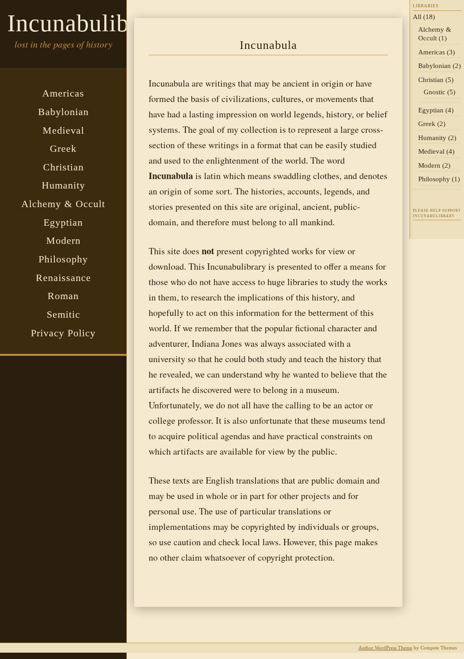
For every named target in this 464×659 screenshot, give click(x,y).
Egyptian (63, 222)
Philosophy (63, 259)
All (417, 16)
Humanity (63, 185)
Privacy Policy (63, 333)
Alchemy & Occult (63, 203)
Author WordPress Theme (385, 647)
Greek (63, 148)
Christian (63, 167)
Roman (63, 295)
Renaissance (63, 277)
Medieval (63, 130)
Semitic (63, 314)
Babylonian (63, 111)
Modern (63, 240)
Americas (63, 93)
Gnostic (434, 92)
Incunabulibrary (88, 23)
